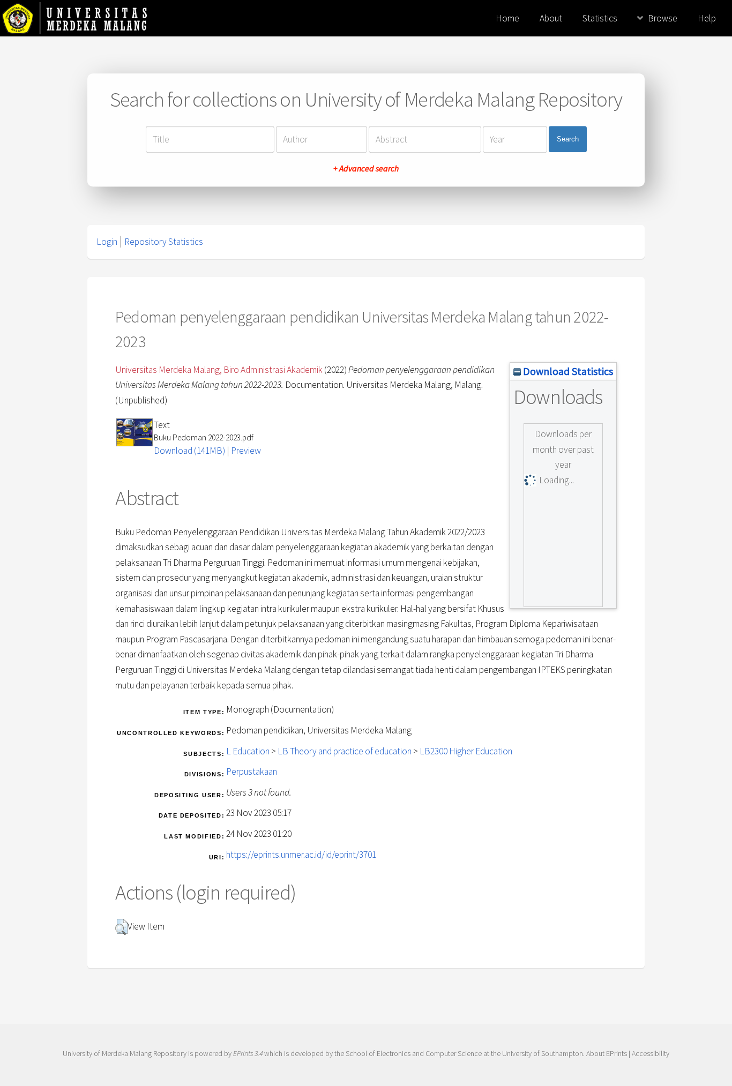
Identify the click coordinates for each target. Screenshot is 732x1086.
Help (707, 18)
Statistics (599, 18)
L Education (248, 751)
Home (507, 18)
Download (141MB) (189, 450)
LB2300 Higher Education (466, 751)
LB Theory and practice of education (345, 751)
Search (568, 139)
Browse (662, 18)
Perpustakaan (251, 771)
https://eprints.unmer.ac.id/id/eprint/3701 (301, 854)
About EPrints (606, 1053)
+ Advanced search (366, 168)
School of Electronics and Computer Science (414, 1053)
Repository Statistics (163, 242)
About (551, 18)
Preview (246, 450)
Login (106, 242)
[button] (121, 927)
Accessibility (650, 1053)
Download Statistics (567, 371)
